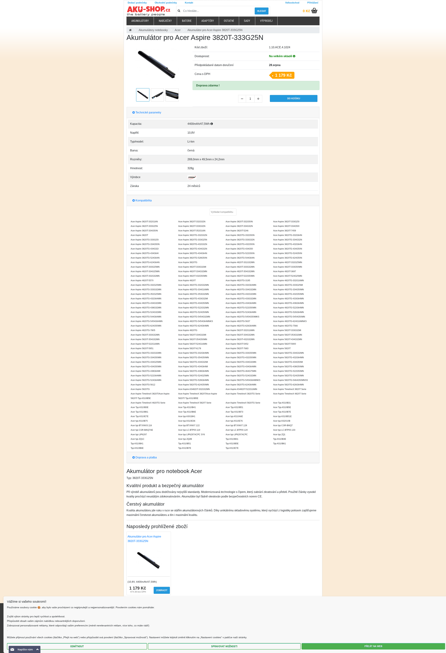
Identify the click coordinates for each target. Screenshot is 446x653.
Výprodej (266, 20)
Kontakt (189, 2)
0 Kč (306, 11)
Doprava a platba (146, 457)
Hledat (261, 11)
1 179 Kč (283, 75)
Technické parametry (148, 112)
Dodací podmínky (137, 2)
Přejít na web (373, 646)
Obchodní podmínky (166, 2)
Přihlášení (312, 2)
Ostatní (229, 20)
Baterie (186, 20)
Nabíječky (165, 20)
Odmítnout (77, 646)
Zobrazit (161, 590)
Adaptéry (207, 20)
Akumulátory (140, 20)
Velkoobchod (292, 2)
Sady (247, 20)
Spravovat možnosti (224, 646)
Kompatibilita (143, 200)
